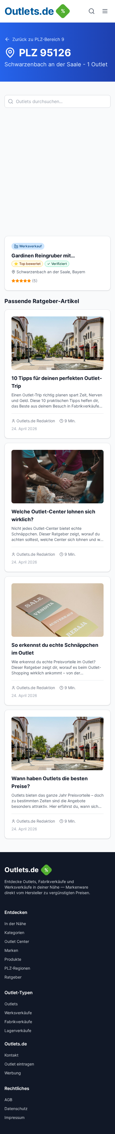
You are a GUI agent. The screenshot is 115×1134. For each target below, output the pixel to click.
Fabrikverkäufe (18, 1021)
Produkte (12, 959)
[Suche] (91, 11)
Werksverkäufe (18, 1012)
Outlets (11, 1003)
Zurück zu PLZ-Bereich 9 (38, 39)
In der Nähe (15, 923)
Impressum (14, 1117)
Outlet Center (16, 941)
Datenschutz (16, 1108)
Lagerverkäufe (17, 1030)
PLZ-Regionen (17, 968)
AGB (8, 1099)
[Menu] (105, 11)
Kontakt (11, 1055)
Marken (11, 950)
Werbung (12, 1072)
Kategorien (14, 932)
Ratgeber (12, 977)
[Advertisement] (57, 171)
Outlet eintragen (19, 1064)
